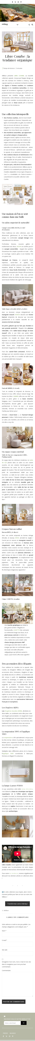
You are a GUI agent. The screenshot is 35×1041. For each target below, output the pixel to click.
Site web (4, 950)
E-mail (4, 940)
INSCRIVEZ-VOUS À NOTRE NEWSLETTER (17, 1019)
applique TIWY (8, 753)
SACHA (19, 246)
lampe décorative (27, 789)
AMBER (16, 396)
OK (24, 1023)
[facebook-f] (12, 2)
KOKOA (17, 315)
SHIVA (17, 538)
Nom (4, 931)
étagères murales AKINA (13, 711)
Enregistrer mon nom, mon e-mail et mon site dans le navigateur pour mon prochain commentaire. (16, 964)
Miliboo (6, 910)
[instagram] (18, 2)
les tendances (13, 873)
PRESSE (5, 1033)
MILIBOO (13, 1033)
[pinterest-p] (12, 1036)
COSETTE (16, 630)
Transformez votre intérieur (17, 904)
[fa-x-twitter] (15, 2)
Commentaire (6, 970)
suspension (8, 737)
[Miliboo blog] (17, 13)
